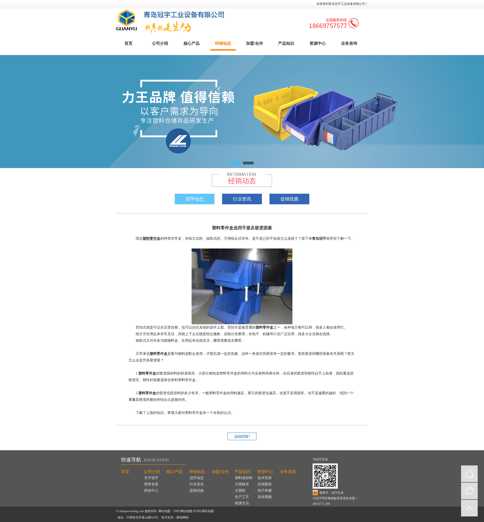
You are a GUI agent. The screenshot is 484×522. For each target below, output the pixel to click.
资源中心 (318, 43)
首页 (129, 43)
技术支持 (265, 478)
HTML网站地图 (203, 511)
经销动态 (223, 43)
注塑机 (240, 490)
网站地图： (165, 511)
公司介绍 (160, 43)
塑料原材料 (244, 478)
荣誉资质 (151, 484)
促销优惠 (289, 199)
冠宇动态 (195, 199)
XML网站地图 (182, 511)
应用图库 (265, 484)
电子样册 (265, 490)
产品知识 (286, 43)
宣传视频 (265, 497)
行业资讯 (242, 199)
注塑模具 (242, 484)
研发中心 (151, 490)
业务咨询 (349, 43)
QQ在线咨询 (469, 473)
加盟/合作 (254, 43)
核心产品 (192, 43)
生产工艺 (242, 497)
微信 (469, 491)
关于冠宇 (151, 478)
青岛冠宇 (319, 238)
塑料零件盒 (151, 238)
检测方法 (242, 503)
